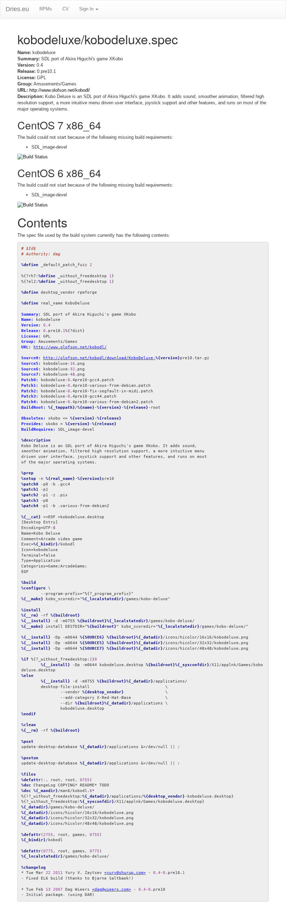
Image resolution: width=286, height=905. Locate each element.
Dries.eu (17, 9)
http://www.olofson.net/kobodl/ (59, 90)
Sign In (87, 9)
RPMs (45, 9)
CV (65, 9)
